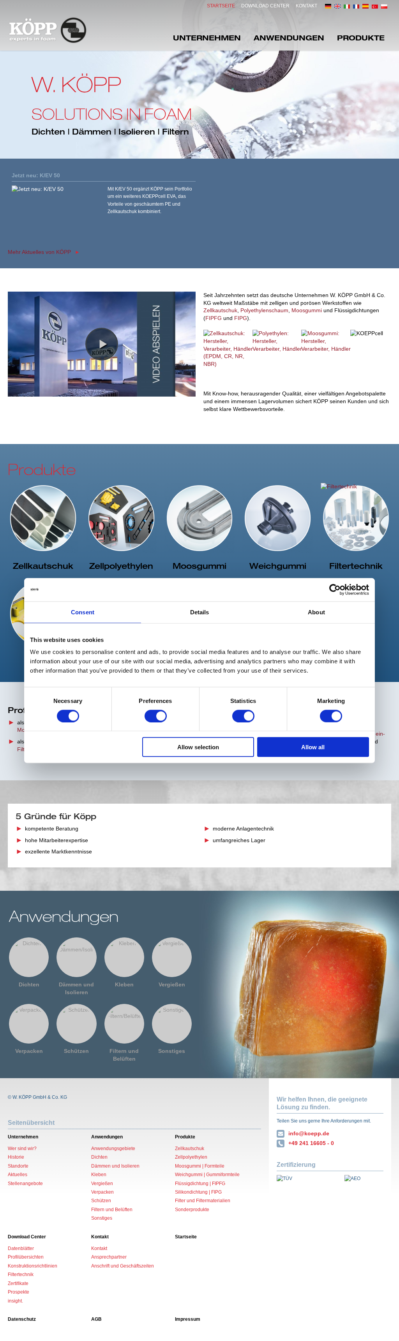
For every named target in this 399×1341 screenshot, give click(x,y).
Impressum (187, 1319)
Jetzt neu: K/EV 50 (36, 175)
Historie (16, 1157)
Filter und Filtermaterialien (202, 1200)
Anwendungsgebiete (113, 1148)
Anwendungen (289, 37)
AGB (96, 1319)
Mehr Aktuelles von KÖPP (39, 252)
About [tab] (316, 611)
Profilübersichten (26, 1257)
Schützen (76, 1051)
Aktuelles (17, 1174)
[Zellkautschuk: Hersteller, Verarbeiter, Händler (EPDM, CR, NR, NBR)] (229, 356)
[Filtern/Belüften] (124, 1023)
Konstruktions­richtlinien (32, 1266)
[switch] (156, 716)
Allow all (313, 747)
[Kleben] (124, 957)
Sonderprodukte (192, 1209)
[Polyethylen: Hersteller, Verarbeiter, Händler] (278, 356)
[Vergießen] (171, 957)
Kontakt (306, 6)
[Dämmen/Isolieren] (76, 957)
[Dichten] (28, 957)
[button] (101, 344)
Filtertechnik (21, 1274)
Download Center (265, 6)
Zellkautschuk (220, 310)
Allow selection (198, 747)
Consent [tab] (82, 611)
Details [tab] (199, 611)
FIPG (240, 318)
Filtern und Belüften (124, 1055)
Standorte (18, 1166)
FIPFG (213, 318)
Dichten (29, 984)
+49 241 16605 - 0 (311, 1143)
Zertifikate (18, 1283)
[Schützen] (76, 1023)
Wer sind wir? (22, 1148)
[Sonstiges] (171, 1023)
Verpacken (29, 1051)
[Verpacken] (28, 1023)
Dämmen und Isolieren (76, 988)
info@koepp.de (308, 1133)
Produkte (361, 37)
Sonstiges (171, 1051)
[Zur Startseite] (48, 30)
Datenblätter (21, 1248)
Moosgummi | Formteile (199, 1166)
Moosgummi (306, 310)
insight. (15, 1301)
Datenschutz (22, 1319)
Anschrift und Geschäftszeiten (122, 1266)
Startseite (221, 6)
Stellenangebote (25, 1183)
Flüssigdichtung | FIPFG (200, 1183)
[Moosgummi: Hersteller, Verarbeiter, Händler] (327, 356)
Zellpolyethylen (191, 1157)
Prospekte (18, 1292)
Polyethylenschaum (264, 310)
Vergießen (172, 984)
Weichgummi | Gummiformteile (207, 1174)
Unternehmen (207, 37)
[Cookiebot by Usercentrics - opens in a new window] (335, 589)
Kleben (124, 984)
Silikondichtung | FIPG (198, 1192)
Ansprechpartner (109, 1257)
